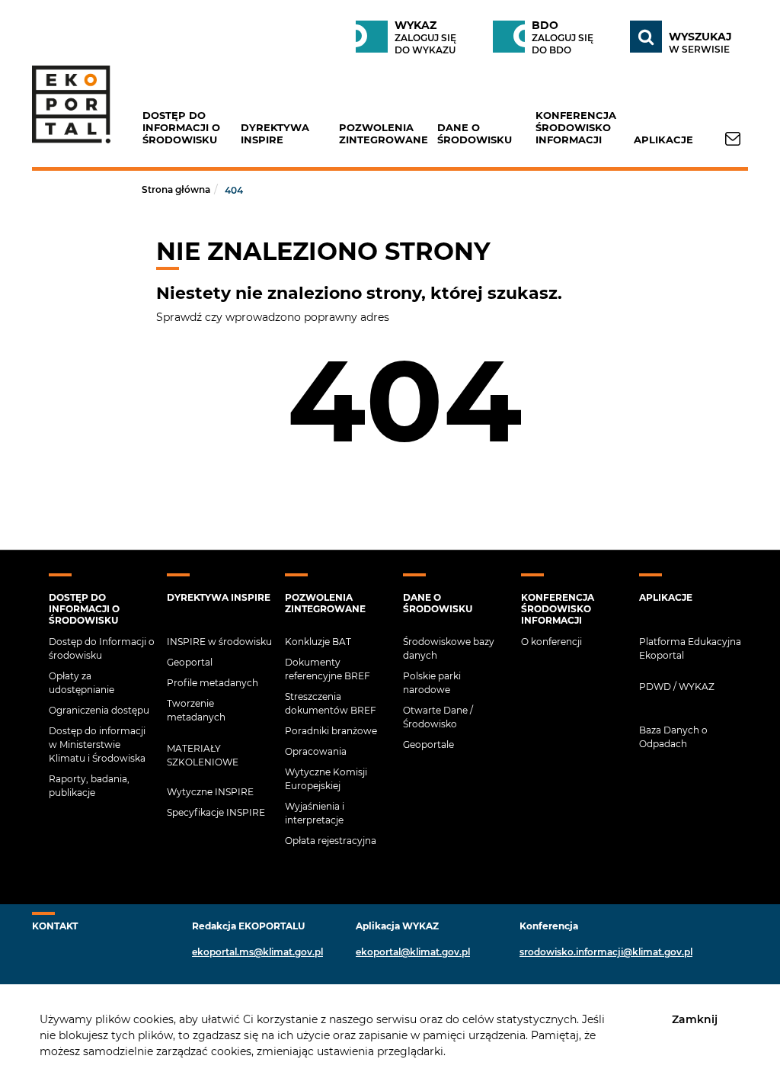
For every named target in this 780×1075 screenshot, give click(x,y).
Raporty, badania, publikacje (89, 785)
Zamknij (695, 1019)
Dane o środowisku (474, 133)
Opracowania (316, 751)
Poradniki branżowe (331, 730)
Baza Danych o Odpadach (673, 736)
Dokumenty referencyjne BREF (327, 669)
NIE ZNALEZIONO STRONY (323, 251)
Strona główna (176, 189)
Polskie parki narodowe (432, 682)
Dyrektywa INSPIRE (275, 133)
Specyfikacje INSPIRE (216, 812)
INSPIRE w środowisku (219, 641)
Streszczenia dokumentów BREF (330, 703)
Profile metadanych (212, 682)
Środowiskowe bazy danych (448, 648)
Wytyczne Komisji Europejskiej (326, 778)
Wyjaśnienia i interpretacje (314, 813)
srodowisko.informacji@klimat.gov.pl (605, 952)
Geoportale (428, 744)
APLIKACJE (663, 139)
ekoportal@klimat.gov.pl (413, 952)
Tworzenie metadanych (196, 710)
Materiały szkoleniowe (202, 755)
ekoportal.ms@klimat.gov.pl (257, 952)
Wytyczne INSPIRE (210, 791)
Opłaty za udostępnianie (81, 682)
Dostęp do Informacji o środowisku (181, 127)
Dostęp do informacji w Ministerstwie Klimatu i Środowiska (97, 744)
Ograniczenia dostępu (99, 710)
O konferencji (551, 641)
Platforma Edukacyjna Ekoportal (690, 648)
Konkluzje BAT (318, 641)
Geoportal (190, 662)
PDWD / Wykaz (676, 686)
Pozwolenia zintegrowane (383, 133)
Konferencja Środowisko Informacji (575, 127)
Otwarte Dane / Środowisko (438, 717)
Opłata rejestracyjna (330, 840)
